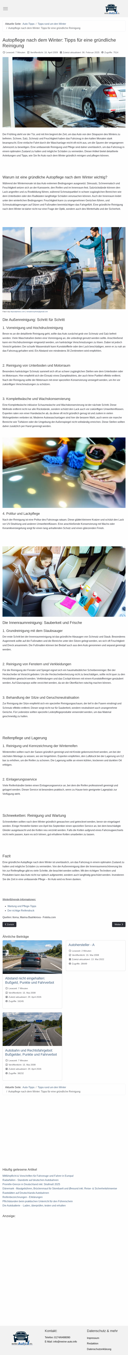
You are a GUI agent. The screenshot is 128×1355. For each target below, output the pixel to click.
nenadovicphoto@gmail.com (37, 312)
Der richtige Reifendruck (20, 910)
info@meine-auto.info (65, 1341)
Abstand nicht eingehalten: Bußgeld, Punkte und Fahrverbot (29, 980)
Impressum (93, 1338)
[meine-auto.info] (64, 8)
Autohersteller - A (82, 945)
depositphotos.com (17, 312)
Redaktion (92, 1343)
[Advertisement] (64, 1129)
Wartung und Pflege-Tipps (21, 906)
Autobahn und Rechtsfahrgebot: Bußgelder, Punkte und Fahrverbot (31, 1052)
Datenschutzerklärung (99, 1349)
